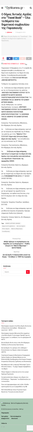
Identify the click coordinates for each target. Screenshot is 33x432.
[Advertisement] (16, 2)
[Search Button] (28, 272)
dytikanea (9, 32)
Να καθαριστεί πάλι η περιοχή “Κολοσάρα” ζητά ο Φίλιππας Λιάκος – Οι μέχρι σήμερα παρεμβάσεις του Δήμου (16, 366)
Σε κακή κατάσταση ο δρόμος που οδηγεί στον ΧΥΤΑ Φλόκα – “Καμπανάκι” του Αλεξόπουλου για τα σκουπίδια (15, 379)
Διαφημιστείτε (5, 418)
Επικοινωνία (14, 418)
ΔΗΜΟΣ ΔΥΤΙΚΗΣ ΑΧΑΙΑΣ (13, 223)
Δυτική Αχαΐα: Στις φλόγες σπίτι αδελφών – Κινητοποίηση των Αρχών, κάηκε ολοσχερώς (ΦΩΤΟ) (14, 350)
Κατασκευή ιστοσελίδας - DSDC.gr (14, 409)
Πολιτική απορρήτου (15, 416)
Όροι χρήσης (4, 416)
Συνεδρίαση (6, 231)
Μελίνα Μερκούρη (16, 228)
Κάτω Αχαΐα (5, 228)
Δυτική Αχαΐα (21, 226)
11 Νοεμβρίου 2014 (20, 32)
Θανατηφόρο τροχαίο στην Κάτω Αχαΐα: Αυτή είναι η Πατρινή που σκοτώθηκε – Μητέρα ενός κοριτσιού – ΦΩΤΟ (16, 328)
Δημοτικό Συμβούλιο (8, 226)
